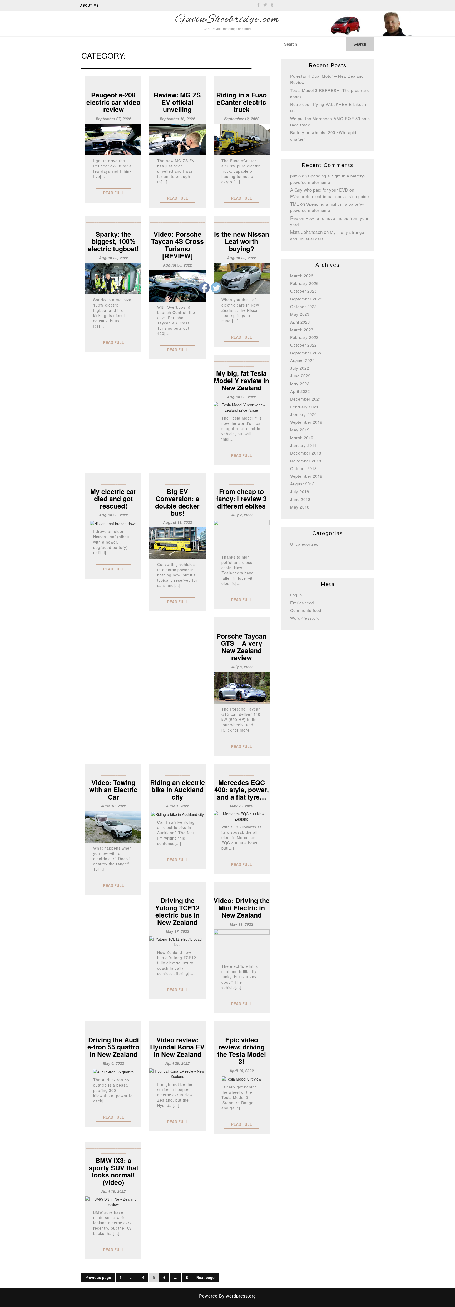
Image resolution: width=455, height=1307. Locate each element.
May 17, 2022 (177, 931)
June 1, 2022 (177, 805)
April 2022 (300, 391)
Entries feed (302, 602)
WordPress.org (305, 618)
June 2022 (300, 375)
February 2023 (304, 337)
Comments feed (305, 610)
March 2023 (301, 329)
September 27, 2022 (113, 118)
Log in (296, 595)
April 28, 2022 (177, 1063)
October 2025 (303, 291)
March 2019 (301, 437)
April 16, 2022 (113, 1191)
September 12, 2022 (241, 118)
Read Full (113, 192)
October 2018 (303, 468)
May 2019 (299, 429)
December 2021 (305, 399)
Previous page (98, 1277)
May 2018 (299, 507)
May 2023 (299, 314)
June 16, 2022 (113, 805)
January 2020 (303, 414)
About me (89, 5)
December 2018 (305, 453)
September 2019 (306, 422)
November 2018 (305, 460)
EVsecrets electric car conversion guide (329, 196)
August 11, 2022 (177, 522)
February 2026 (304, 283)
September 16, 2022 (177, 118)
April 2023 (300, 322)
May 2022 (299, 383)
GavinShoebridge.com (227, 19)
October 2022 (303, 345)
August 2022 (302, 360)
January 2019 (303, 445)
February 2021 (304, 407)
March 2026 (301, 275)
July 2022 (299, 368)
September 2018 (306, 476)
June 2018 (300, 499)
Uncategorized (304, 544)
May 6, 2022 (113, 1063)
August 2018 (302, 483)
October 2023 (303, 306)
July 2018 (299, 491)
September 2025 (306, 299)
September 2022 (306, 353)
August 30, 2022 (113, 257)
